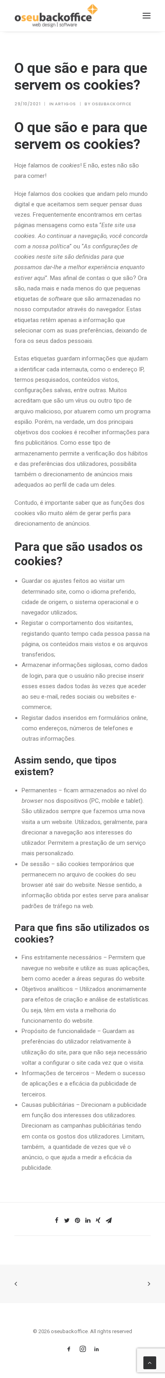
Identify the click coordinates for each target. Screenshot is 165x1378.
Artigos (65, 104)
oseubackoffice (111, 104)
